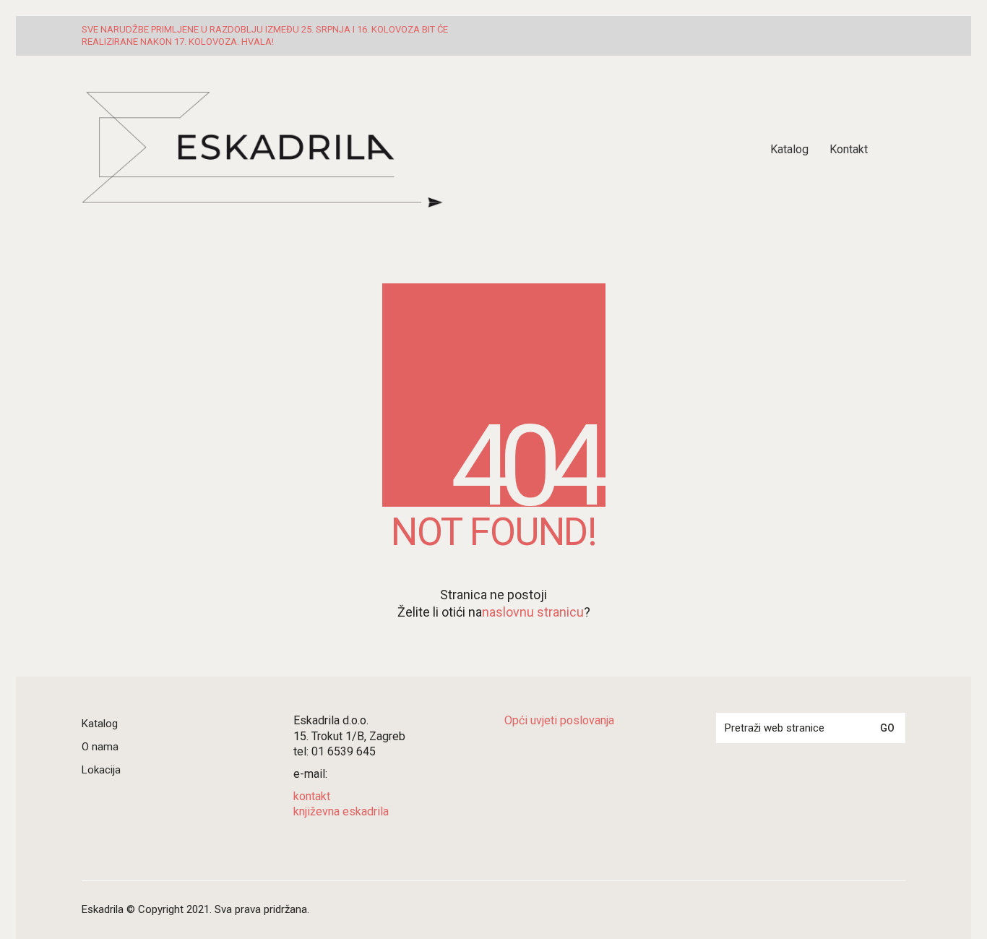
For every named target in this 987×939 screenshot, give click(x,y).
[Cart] (897, 149)
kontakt (311, 796)
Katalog (100, 723)
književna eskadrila (341, 811)
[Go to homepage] (262, 149)
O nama (100, 746)
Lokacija (101, 769)
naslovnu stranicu (533, 611)
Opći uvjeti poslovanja (559, 720)
